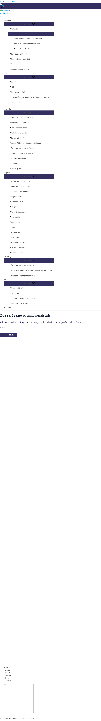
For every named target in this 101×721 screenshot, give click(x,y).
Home (6, 668)
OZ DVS (7, 670)
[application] (18, 29)
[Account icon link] (1, 4)
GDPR (7, 678)
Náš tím (7, 673)
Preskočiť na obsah (7, 1)
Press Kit (8, 675)
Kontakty (8, 680)
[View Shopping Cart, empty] (2, 7)
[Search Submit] (3, 335)
